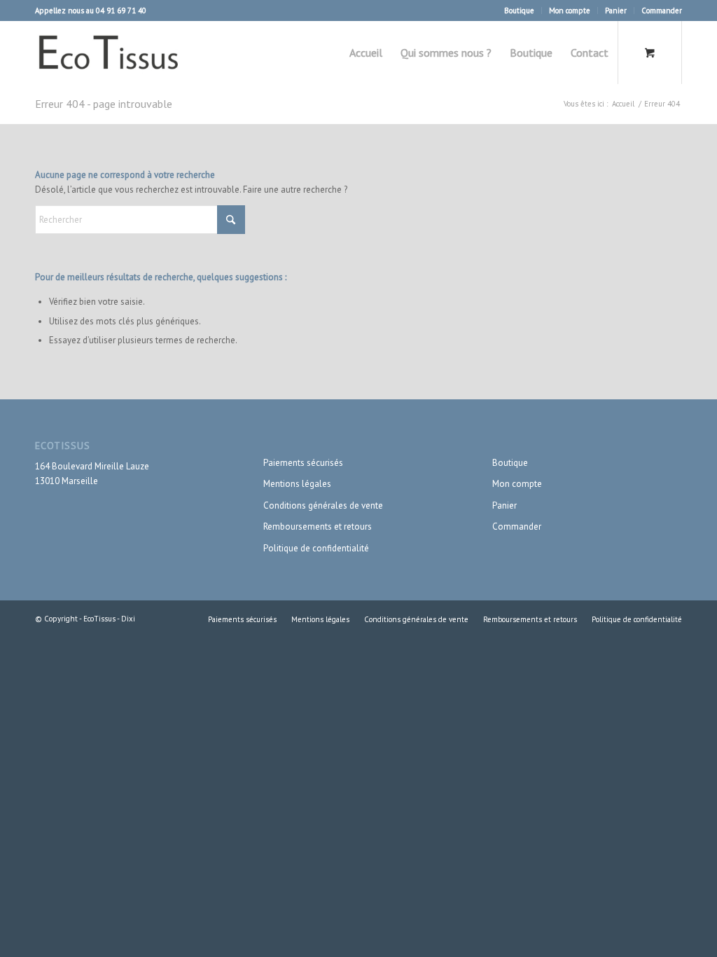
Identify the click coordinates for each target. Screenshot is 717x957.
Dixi (128, 619)
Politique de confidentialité (316, 548)
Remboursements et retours (317, 526)
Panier (616, 10)
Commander (661, 10)
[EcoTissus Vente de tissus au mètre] (110, 52)
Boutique (519, 10)
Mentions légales (297, 484)
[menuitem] (519, 10)
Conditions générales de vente (323, 505)
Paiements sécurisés (303, 463)
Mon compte (569, 10)
